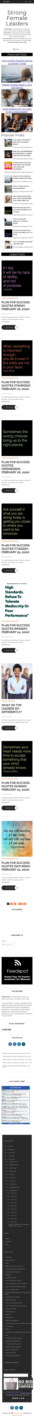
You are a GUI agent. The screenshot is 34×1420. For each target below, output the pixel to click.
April (11, 1171)
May (11, 1174)
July (11, 1181)
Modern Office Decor (13, 1297)
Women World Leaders (13, 1347)
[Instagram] (14, 1044)
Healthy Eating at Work (14, 1280)
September (13, 1187)
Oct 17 (13, 1218)
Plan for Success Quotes (10, 298)
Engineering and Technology (15, 1269)
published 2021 (11, 1311)
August (12, 1184)
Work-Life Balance (12, 1349)
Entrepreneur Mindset (13, 1272)
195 (20, 904)
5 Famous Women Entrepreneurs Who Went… (14, 1104)
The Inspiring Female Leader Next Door (19, 1323)
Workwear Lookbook (13, 1355)
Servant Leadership (12, 1320)
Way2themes (19, 1413)
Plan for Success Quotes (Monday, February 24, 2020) (16, 629)
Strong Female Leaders (17, 18)
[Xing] (23, 1044)
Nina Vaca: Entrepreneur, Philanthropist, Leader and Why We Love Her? (23, 153)
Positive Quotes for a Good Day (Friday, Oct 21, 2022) (23, 232)
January (12, 1161)
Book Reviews (10, 1260)
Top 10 (8, 1329)
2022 (10, 1159)
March (12, 1168)
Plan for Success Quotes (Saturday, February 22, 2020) (16, 866)
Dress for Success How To (14, 1266)
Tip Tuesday (9, 1326)
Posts (5, 941)
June (11, 1177)
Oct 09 (13, 1206)
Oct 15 (13, 1215)
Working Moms (11, 1352)
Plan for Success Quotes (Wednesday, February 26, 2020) (16, 467)
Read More (9, 327)
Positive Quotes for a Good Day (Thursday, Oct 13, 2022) (17, 1062)
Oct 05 (13, 1199)
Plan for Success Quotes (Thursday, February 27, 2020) (16, 385)
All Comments (7, 944)
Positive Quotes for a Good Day (16, 1306)
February (12, 1164)
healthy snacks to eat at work (16, 1283)
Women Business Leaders (14, 1338)
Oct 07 (13, 1202)
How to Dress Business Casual (16, 1286)
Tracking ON (20, 1123)
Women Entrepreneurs (13, 1341)
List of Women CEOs (12, 1289)
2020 (10, 1152)
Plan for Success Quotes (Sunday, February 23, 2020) (16, 786)
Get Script (10, 1123)
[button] (6, 1)
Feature (4, 701)
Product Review (11, 1308)
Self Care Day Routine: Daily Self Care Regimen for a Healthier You (22, 198)
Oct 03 (13, 1196)
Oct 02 (13, 1193)
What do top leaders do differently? (12, 708)
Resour (8, 1314)
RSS (7, 1244)
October (12, 1190)
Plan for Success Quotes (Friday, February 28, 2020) (16, 306)
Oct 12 (13, 1209)
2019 (10, 1149)
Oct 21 (13, 1222)
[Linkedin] (19, 1044)
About (8, 1238)
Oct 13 (13, 1212)
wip (7, 1335)
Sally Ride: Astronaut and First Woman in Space (22, 142)
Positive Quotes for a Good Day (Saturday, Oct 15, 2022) (17, 1059)
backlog (8, 1257)
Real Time (15, 1123)
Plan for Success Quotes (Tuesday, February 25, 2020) (16, 549)
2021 (10, 1156)
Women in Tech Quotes (13, 1344)
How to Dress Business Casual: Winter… (12, 1118)
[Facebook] (10, 1044)
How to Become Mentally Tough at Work (20, 221)
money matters (11, 1300)
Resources (11, 701)
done (7, 1263)
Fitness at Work (11, 1278)
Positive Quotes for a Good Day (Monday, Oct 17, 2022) (22, 210)
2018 (10, 1146)
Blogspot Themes (17, 1415)
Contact (8, 1241)
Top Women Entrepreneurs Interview (18, 1332)
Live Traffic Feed (15, 1087)
